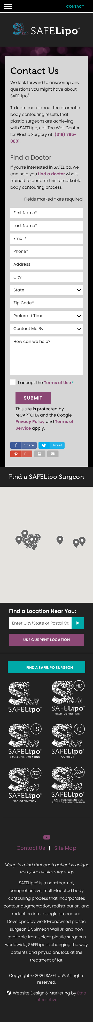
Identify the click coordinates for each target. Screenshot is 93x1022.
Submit (33, 398)
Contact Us (31, 848)
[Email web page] (53, 454)
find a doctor (51, 174)
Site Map (65, 848)
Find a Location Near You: (42, 611)
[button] (21, 454)
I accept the (31, 383)
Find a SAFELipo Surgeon (49, 667)
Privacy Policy (30, 422)
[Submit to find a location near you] (78, 623)
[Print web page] (39, 454)
